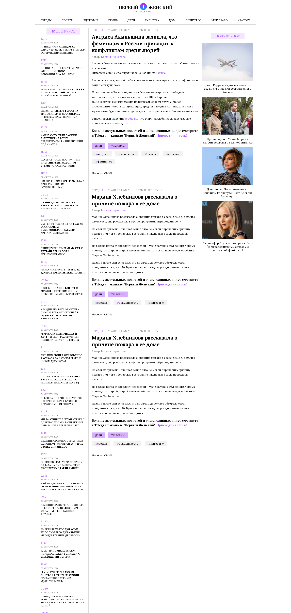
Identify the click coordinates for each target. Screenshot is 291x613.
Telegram (118, 145)
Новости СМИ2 (102, 173)
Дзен (98, 145)
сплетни (174, 154)
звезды (102, 302)
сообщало (131, 118)
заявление (128, 154)
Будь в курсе (63, 31)
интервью (157, 302)
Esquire (160, 72)
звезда (151, 154)
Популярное (228, 36)
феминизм (104, 161)
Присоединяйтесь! (171, 135)
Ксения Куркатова (113, 56)
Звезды (97, 30)
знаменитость (128, 302)
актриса (102, 154)
